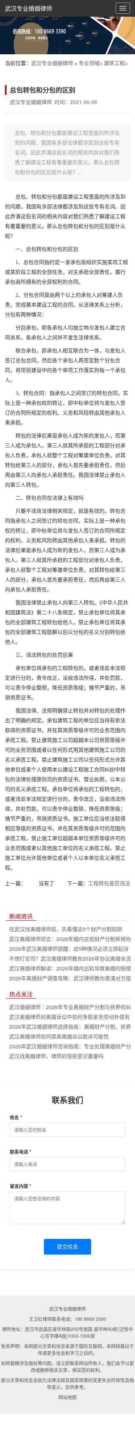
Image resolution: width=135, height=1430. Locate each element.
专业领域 (89, 63)
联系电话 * (20, 1151)
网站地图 (67, 1397)
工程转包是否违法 (109, 883)
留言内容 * (20, 1186)
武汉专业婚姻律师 (28, 8)
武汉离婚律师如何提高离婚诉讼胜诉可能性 (59, 1036)
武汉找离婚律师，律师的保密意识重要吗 (56, 1056)
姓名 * (16, 1117)
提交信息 (67, 1246)
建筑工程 (114, 63)
